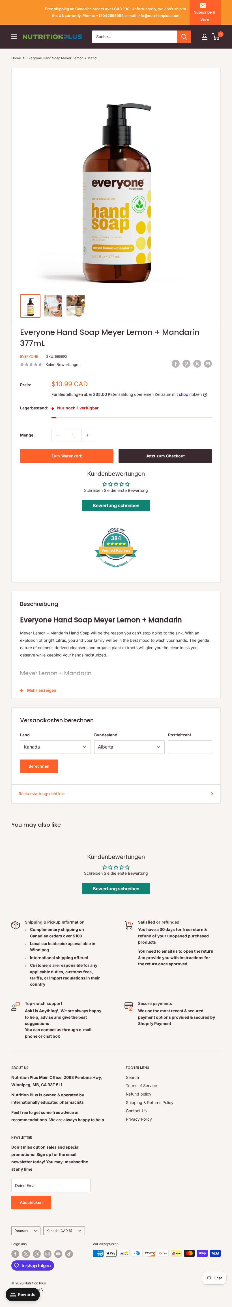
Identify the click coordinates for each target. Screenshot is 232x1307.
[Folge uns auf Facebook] (15, 1254)
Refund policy (138, 1094)
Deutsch (21, 1231)
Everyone (29, 356)
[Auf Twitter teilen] (197, 364)
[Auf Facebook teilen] (176, 364)
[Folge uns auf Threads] (37, 1254)
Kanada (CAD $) (59, 1231)
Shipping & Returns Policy (149, 1102)
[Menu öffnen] (14, 36)
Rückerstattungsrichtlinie (42, 793)
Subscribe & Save (204, 15)
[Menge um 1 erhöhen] (88, 435)
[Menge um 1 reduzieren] (58, 435)
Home (16, 58)
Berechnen (39, 766)
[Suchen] (184, 36)
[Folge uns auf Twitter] (26, 1254)
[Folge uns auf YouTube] (58, 1254)
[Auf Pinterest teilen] (186, 364)
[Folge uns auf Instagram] (47, 1254)
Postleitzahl (179, 734)
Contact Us (136, 1110)
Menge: (27, 435)
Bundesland (105, 734)
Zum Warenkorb (67, 455)
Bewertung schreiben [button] (116, 505)
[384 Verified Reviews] (116, 570)
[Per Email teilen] (208, 364)
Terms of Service (141, 1085)
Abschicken (31, 1202)
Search (132, 1077)
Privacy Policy (139, 1119)
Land (25, 734)
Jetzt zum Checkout (165, 455)
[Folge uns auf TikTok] (69, 1254)
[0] (216, 36)
